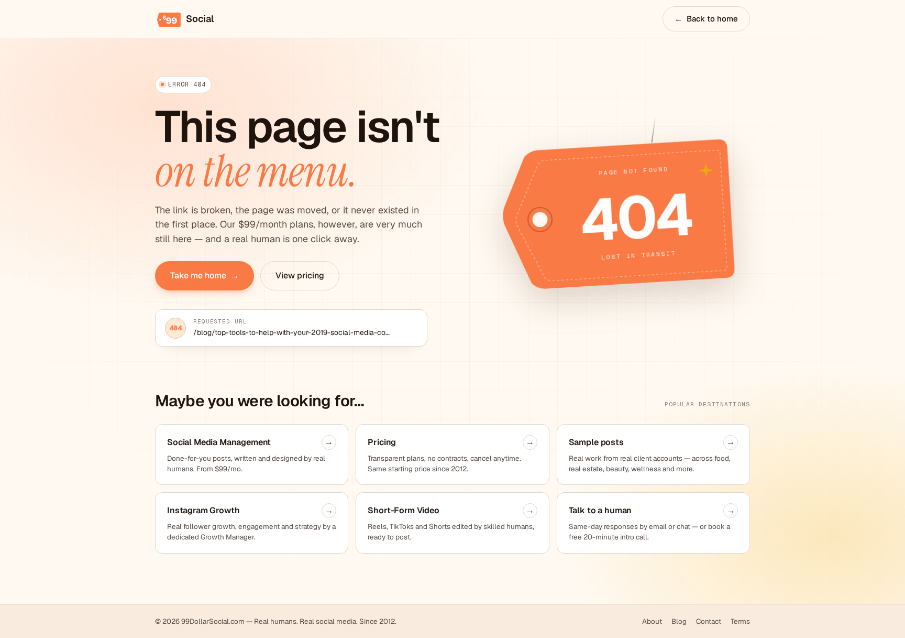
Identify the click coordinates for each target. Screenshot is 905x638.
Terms (740, 621)
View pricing (299, 275)
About (652, 621)
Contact (708, 621)
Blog (679, 621)
